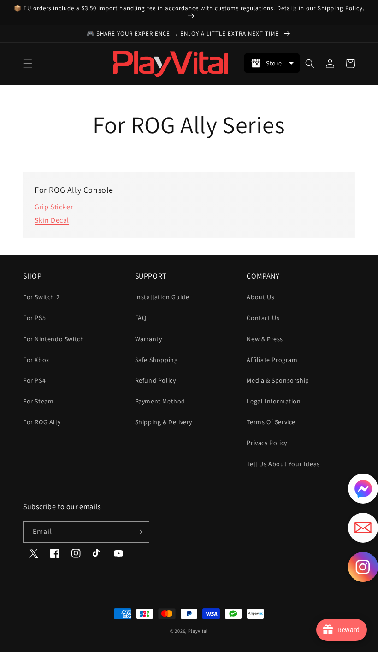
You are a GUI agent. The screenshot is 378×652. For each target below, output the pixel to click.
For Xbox (36, 360)
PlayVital (198, 631)
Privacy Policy (267, 443)
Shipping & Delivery (163, 422)
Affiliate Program (272, 360)
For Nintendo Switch (53, 339)
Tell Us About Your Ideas (283, 464)
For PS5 (34, 318)
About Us (260, 297)
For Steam (38, 401)
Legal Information (274, 401)
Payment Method (160, 401)
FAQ (141, 318)
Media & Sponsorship (278, 380)
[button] (28, 63)
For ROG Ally (41, 422)
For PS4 (34, 380)
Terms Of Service (271, 422)
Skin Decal (52, 220)
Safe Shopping (156, 360)
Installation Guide (162, 297)
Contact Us (263, 318)
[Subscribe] (139, 532)
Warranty (148, 339)
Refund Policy (155, 380)
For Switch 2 (41, 297)
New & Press (265, 339)
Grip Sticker (54, 207)
